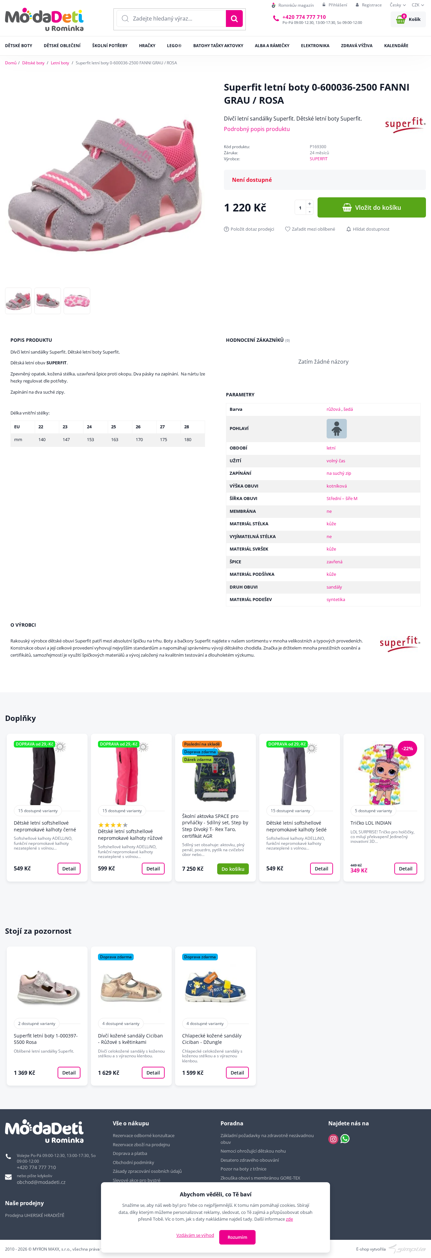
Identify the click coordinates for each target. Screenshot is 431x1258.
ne (329, 511)
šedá (348, 409)
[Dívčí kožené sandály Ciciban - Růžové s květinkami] (131, 1016)
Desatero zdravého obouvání (250, 1160)
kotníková (337, 486)
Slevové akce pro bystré (136, 1180)
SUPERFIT (319, 159)
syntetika (336, 599)
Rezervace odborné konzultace (143, 1135)
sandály (334, 587)
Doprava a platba (130, 1153)
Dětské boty (33, 63)
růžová (334, 409)
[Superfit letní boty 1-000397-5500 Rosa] (47, 1016)
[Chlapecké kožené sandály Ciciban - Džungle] (215, 1016)
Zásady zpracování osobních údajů (147, 1171)
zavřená (334, 562)
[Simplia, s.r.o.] (407, 1249)
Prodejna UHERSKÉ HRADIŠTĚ (34, 1215)
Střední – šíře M (342, 498)
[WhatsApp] (345, 1139)
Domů (10, 63)
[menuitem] (293, 5)
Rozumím (237, 1237)
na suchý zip (339, 473)
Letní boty (60, 63)
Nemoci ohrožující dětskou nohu (253, 1151)
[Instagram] (333, 1139)
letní (331, 448)
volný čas (336, 461)
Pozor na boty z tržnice (243, 1169)
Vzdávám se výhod (195, 1235)
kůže (331, 524)
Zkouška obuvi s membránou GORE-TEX (260, 1178)
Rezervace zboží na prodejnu (141, 1144)
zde (289, 1219)
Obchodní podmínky (133, 1162)
